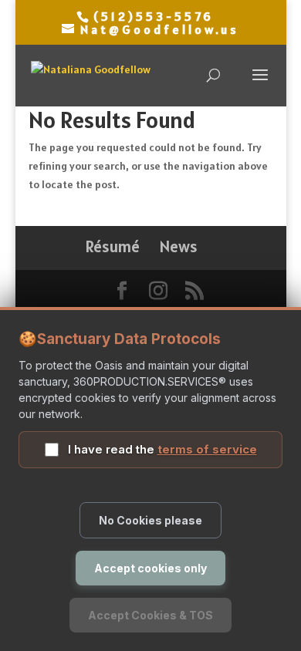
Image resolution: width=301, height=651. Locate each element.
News (179, 246)
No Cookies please (150, 520)
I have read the (162, 449)
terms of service (207, 449)
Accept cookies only (150, 568)
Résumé (113, 246)
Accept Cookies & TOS (150, 615)
